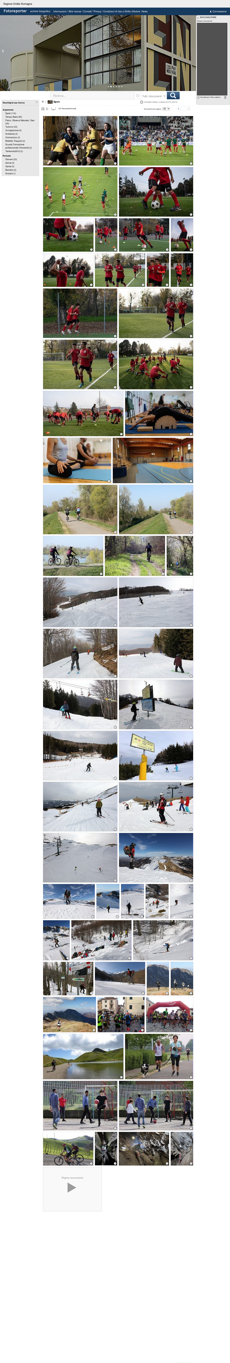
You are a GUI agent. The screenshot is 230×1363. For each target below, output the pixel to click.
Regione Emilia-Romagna (17, 4)
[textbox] (93, 95)
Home (42, 101)
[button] (108, 86)
